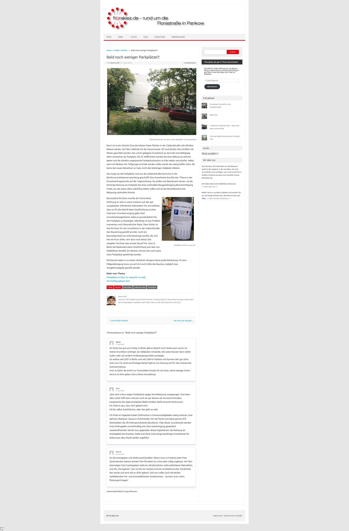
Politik (134, 37)
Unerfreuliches (178, 37)
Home (108, 37)
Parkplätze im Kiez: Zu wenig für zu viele (126, 277)
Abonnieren (212, 87)
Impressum (218, 516)
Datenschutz (229, 516)
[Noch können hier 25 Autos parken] (151, 136)
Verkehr (124, 50)
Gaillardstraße (139, 287)
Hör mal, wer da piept (184, 321)
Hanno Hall (114, 63)
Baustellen (128, 287)
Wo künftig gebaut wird (118, 281)
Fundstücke (160, 37)
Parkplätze (152, 287)
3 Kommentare (190, 63)
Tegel (145, 37)
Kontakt (238, 516)
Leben (120, 37)
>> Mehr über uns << (210, 187)
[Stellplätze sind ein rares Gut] (178, 242)
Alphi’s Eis (214, 115)
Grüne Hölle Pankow (118, 321)
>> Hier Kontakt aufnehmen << (218, 198)
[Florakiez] (156, 29)
